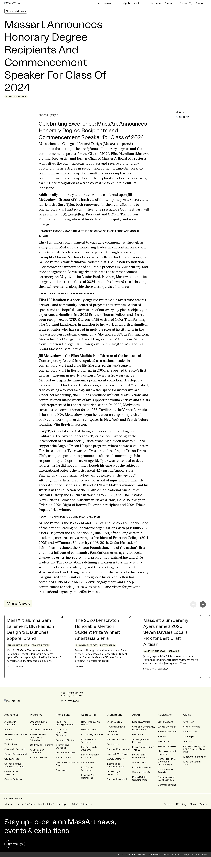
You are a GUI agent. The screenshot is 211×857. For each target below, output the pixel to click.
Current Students (25, 804)
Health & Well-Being (117, 754)
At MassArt (165, 715)
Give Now (188, 722)
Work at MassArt (141, 772)
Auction (187, 741)
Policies (141, 854)
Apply (126, 3)
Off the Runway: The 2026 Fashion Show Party (194, 749)
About (136, 715)
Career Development (15, 754)
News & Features (167, 732)
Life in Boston (114, 722)
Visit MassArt (165, 722)
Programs (36, 715)
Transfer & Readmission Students (62, 732)
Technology (10, 744)
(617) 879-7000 (70, 701)
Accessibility (155, 854)
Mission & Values (141, 722)
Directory (181, 804)
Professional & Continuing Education (38, 737)
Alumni (169, 3)
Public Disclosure (141, 767)
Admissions (62, 715)
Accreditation (139, 762)
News (193, 804)
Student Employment (118, 749)
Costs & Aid (88, 715)
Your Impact (189, 736)
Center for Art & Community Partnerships (167, 762)
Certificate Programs (41, 745)
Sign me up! (14, 844)
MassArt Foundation (194, 757)
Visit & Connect (64, 757)
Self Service (87, 762)
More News (18, 603)
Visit (136, 3)
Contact (168, 804)
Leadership (138, 734)
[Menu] (201, 3)
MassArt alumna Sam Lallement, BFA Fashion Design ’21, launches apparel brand (30, 629)
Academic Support (14, 749)
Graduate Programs (41, 729)
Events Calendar (167, 727)
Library (8, 739)
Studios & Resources (15, 734)
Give (145, 3)
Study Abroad (12, 759)
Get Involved (113, 744)
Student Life (114, 715)
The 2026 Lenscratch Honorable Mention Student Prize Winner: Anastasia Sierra (97, 629)
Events (203, 804)
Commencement (167, 785)
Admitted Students (82, 804)
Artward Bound (38, 757)
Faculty (8, 729)
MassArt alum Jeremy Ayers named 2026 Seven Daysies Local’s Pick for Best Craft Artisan (165, 632)
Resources (61, 770)
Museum (156, 3)
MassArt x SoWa (167, 746)
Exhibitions (164, 741)
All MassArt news (15, 11)
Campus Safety (115, 759)
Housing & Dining (116, 727)
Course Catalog (13, 779)
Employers (62, 804)
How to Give (190, 732)
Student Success (116, 739)
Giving (187, 715)
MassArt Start (89, 729)
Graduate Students (66, 740)
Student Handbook (117, 779)
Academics (11, 715)
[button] (203, 604)
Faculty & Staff (46, 804)
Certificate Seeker (65, 753)
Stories (162, 736)
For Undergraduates (92, 734)
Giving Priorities (191, 727)
